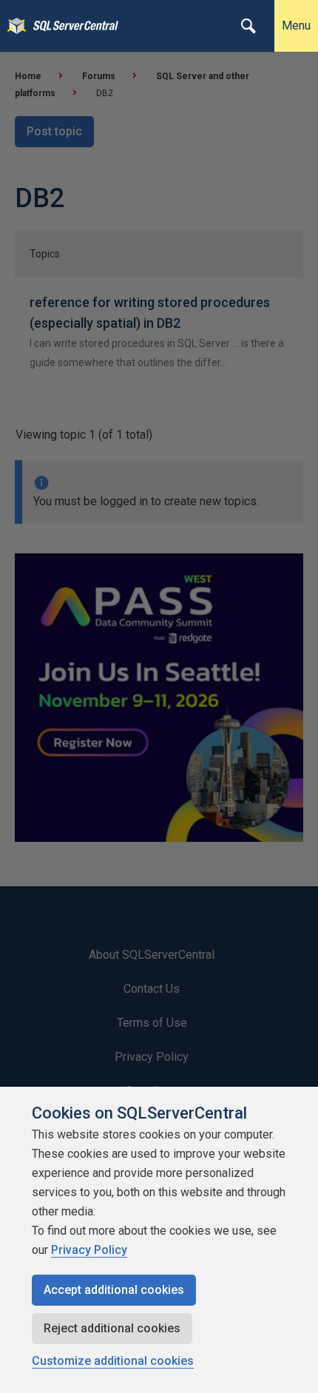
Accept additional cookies (114, 1290)
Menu (296, 25)
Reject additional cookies (112, 1328)
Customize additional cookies (113, 1361)
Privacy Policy (89, 1250)
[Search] (248, 26)
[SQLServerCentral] (13, 26)
